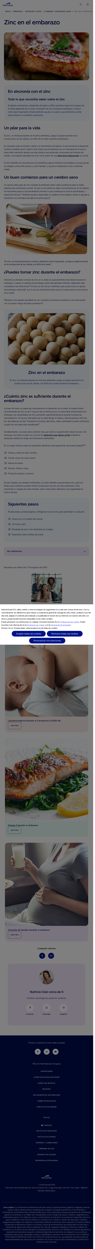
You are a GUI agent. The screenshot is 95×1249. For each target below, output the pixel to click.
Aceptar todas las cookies (28, 633)
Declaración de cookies (36, 625)
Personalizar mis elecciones (47, 640)
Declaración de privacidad (61, 625)
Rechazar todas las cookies (64, 633)
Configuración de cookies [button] (69, 622)
